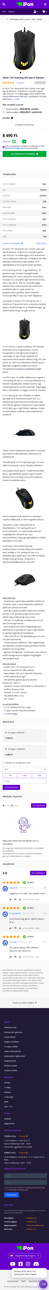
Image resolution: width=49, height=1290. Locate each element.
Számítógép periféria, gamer (19, 19)
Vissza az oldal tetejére (23, 1002)
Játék (6, 1101)
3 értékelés (20, 83)
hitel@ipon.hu (31, 1218)
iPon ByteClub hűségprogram (25, 147)
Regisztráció (9, 1123)
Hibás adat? (41, 243)
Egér (33, 19)
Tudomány (8, 1097)
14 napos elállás (11, 1046)
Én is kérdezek (39, 805)
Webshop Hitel (10, 1027)
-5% (10, 775)
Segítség (8, 1205)
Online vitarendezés (12, 1051)
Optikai (39, 19)
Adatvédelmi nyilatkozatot (18, 1189)
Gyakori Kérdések (11, 1041)
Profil (7, 1113)
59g (44, 236)
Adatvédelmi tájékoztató (14, 1056)
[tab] (20, 72)
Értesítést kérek (11, 787)
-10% (24, 775)
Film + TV (8, 1106)
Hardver (7, 1092)
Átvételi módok (10, 1065)
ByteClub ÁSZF (35, 1281)
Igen (44, 184)
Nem (44, 207)
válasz (37, 899)
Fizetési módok (10, 1070)
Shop (4, 12)
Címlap (7, 1082)
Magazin (11, 12)
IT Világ (7, 1087)
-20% (39, 775)
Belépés (7, 1118)
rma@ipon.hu (31, 1222)
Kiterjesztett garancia (13, 1032)
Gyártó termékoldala (11, 243)
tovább (17, 99)
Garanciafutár (10, 1037)
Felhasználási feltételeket (36, 1187)
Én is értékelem (38, 873)
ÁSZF (23, 1281)
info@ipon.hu (31, 1229)
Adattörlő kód (10, 1061)
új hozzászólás (28, 899)
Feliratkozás (11, 1195)
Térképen (22, 1136)
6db (44, 201)
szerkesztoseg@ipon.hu (35, 1225)
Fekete (43, 189)
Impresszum (12, 1281)
